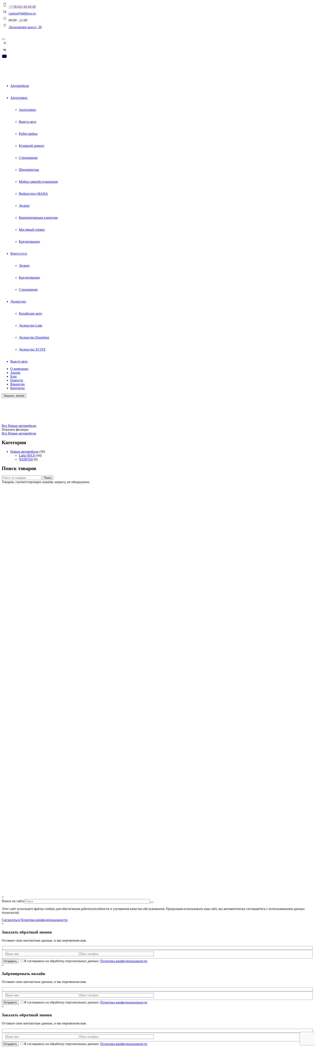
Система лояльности (18, 764)
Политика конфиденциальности (17, 885)
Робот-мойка (28, 133)
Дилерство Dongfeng (34, 337)
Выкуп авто (27, 122)
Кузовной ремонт (31, 145)
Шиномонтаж (29, 169)
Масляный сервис (32, 229)
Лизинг (24, 205)
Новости (16, 380)
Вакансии (17, 384)
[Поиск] (3, 854)
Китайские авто (30, 313)
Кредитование (29, 241)
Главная (7, 417)
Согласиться (11, 920)
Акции (15, 372)
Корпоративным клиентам (38, 217)
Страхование (28, 157)
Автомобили (19, 86)
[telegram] (5, 45)
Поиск (48, 477)
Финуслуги (18, 253)
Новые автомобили (14, 419)
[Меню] (3, 39)
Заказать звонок (13, 395)
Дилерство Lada (30, 325)
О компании (19, 369)
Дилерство (18, 301)
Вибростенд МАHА (33, 193)
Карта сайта (10, 879)
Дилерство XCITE (32, 349)
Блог (13, 376)
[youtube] (4, 58)
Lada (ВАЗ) (27, 455)
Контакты (17, 388)
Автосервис (19, 98)
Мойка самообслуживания (38, 181)
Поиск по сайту (9, 843)
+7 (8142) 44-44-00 (22, 6)
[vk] (5, 52)
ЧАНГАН (26, 459)
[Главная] (12, 70)
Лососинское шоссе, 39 (25, 27)
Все (5, 425)
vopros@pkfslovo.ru (22, 13)
